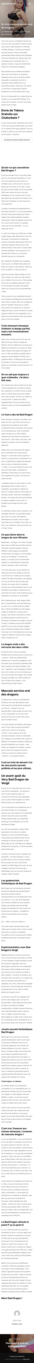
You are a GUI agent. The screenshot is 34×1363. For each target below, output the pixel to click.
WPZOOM (26, 1359)
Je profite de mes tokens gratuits (17, 139)
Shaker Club (8, 4)
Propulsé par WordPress (17, 1356)
